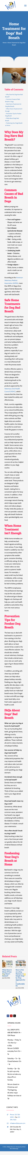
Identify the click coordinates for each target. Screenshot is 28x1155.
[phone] (14, 1016)
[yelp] (11, 1016)
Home (4, 42)
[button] (3, 974)
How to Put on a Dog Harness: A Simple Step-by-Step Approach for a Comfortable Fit (20, 962)
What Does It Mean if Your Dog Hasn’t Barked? (7, 962)
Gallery (7, 966)
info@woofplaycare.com (17, 1123)
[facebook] (8, 1016)
